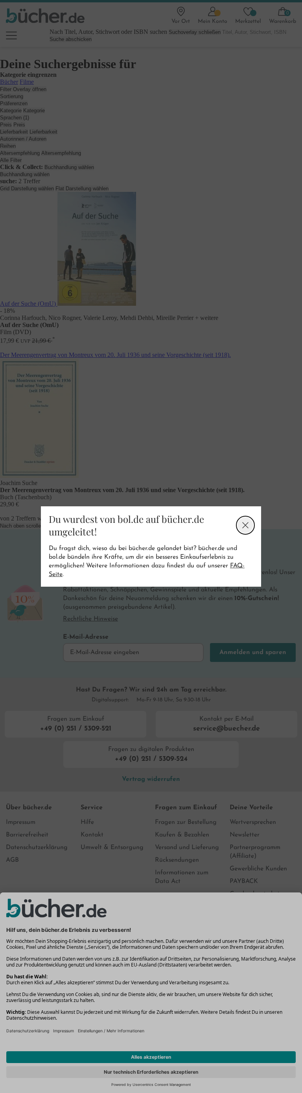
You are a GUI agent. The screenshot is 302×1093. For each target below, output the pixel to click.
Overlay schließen (245, 525)
